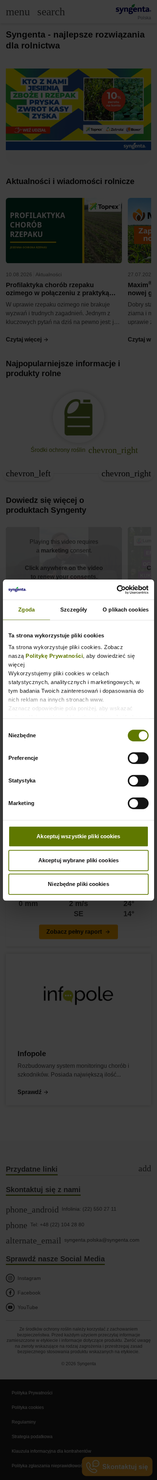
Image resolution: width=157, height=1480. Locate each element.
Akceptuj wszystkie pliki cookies (78, 836)
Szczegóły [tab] (73, 609)
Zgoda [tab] (26, 609)
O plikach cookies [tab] (126, 609)
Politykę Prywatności (54, 656)
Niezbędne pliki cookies (78, 884)
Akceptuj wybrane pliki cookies (78, 860)
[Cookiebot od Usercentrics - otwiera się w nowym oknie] (117, 589)
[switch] (138, 758)
